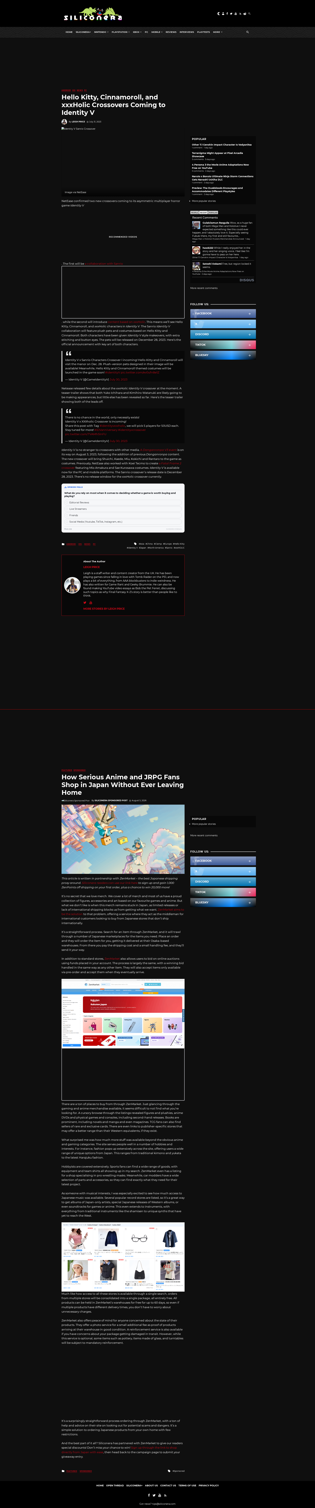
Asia (142, 544)
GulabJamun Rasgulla (216, 222)
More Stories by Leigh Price (104, 608)
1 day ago (244, 257)
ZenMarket (112, 958)
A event (158, 450)
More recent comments (204, 288)
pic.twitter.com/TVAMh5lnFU (85, 434)
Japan (143, 548)
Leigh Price (78, 121)
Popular (213, 213)
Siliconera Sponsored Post (111, 800)
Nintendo (100, 32)
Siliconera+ (83, 32)
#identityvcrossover (132, 430)
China (150, 544)
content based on (126, 322)
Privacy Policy (209, 1485)
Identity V (133, 548)
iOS (73, 90)
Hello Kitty (179, 544)
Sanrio (169, 548)
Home (69, 32)
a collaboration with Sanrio (104, 263)
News (80, 90)
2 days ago (207, 274)
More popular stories (204, 201)
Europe (168, 544)
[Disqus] (123, 657)
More (216, 32)
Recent (203, 213)
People (194, 213)
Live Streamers (78, 508)
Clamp (158, 544)
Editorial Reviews (79, 502)
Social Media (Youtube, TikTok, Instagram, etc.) (95, 521)
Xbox (136, 32)
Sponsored (80, 770)
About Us (151, 1485)
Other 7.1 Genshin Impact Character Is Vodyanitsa (222, 144)
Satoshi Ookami (212, 263)
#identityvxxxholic (112, 425)
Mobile (155, 32)
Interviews (187, 32)
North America (156, 548)
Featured (67, 770)
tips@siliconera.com (164, 1503)
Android (66, 90)
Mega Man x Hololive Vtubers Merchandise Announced (218, 239)
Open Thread (115, 1485)
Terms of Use (187, 1485)
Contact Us (168, 1485)
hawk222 (208, 247)
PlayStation (119, 32)
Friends (73, 515)
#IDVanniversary (105, 430)
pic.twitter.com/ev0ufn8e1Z (140, 372)
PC (146, 32)
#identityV (112, 372)
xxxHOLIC (180, 548)
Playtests (203, 32)
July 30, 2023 (118, 379)
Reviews (171, 32)
